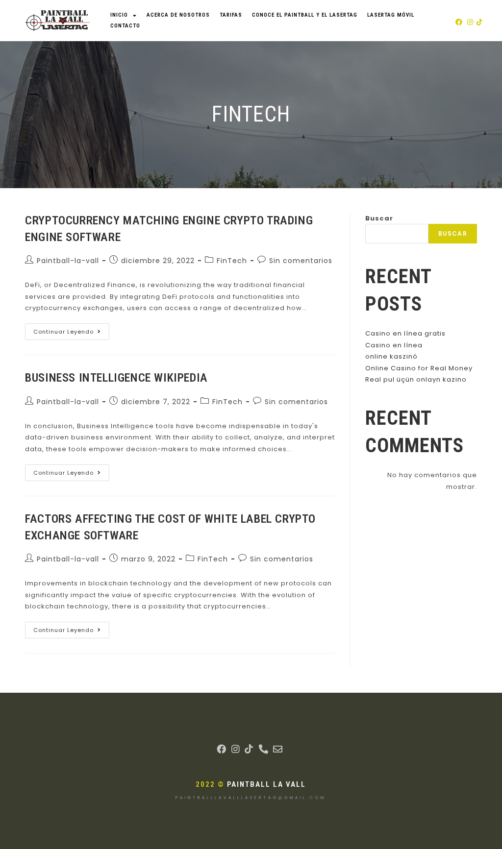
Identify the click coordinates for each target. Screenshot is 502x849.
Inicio (119, 15)
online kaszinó (391, 356)
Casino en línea (394, 345)
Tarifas (231, 15)
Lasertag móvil (390, 15)
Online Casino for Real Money (419, 368)
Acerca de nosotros (178, 15)
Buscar (379, 218)
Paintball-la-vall (68, 261)
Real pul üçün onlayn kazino (416, 379)
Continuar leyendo (71, 329)
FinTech (232, 261)
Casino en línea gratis (405, 333)
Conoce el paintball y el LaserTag (304, 15)
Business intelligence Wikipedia (116, 378)
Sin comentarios (300, 261)
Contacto (125, 26)
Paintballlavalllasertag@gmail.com (251, 797)
